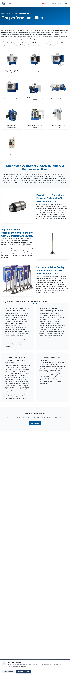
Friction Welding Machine (58, 98)
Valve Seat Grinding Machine (58, 71)
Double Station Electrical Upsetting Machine (11, 126)
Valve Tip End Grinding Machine (35, 71)
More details (22, 666)
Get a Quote (56, 3)
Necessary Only (8, 671)
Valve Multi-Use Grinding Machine (12, 98)
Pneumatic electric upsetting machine (35, 126)
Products (10, 13)
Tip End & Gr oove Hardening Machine (35, 98)
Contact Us (35, 423)
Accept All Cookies (23, 671)
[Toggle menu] (66, 3)
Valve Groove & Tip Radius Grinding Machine (12, 71)
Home (3, 13)
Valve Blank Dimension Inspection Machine (12, 153)
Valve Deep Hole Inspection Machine (58, 126)
